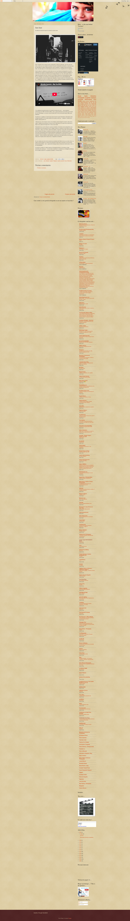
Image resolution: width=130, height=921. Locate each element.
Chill (82, 105)
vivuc (80, 545)
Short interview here (83, 546)
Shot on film (81, 437)
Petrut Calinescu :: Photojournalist (86, 746)
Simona (80, 629)
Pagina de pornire (49, 194)
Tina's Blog (81, 694)
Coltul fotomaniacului (83, 512)
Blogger (69, 918)
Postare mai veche (70, 194)
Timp (92, 110)
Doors (87, 112)
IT (89, 111)
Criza (85, 111)
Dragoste (55, 160)
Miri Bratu (81, 367)
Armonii (81, 564)
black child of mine (83, 515)
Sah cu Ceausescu (83, 430)
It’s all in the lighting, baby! (84, 714)
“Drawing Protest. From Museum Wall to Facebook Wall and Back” (86, 618)
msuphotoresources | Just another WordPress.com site (86, 682)
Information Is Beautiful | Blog (85, 753)
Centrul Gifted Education (84, 335)
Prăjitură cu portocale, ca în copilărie (86, 372)
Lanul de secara (82, 781)
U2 (78, 110)
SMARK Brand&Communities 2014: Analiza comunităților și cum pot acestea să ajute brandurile (86, 624)
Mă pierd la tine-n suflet (83, 303)
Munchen (86, 117)
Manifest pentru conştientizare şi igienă (86, 406)
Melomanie (69, 160)
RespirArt (81, 266)
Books (95, 110)
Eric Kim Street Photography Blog (86, 229)
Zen (90, 103)
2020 (80, 840)
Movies (79, 112)
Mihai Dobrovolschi (83, 380)
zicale (83, 113)
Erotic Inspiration (83, 737)
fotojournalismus (82, 400)
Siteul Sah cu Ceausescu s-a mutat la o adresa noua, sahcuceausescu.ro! (86, 432)
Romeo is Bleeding (83, 643)
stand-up (82, 111)
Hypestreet (81, 779)
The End (80, 584)
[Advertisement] (54, 182)
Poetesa (85, 143)
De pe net (94, 106)
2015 (80, 847)
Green (80, 240)
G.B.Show (83, 117)
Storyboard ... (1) (86, 166)
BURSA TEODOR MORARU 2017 (85, 503)
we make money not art (84, 390)
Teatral (79, 111)
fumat (66, 160)
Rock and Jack (91, 108)
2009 (80, 859)
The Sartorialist (82, 707)
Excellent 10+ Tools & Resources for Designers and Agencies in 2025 (86, 332)
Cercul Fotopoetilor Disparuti (85, 770)
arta (44, 160)
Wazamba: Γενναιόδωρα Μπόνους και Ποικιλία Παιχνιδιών (86, 322)
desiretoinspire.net (83, 471)
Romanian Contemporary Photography (84, 356)
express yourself (60, 160)
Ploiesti (85, 110)
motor (95, 112)
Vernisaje (81, 502)
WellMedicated (82, 723)
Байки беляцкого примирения (85, 478)
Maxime (82, 108)
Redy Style (82, 96)
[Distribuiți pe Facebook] (62, 159)
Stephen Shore (82, 683)
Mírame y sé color (83, 243)
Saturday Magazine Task (83, 704)
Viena (89, 116)
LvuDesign (81, 602)
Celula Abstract (82, 267)
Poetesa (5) (85, 158)
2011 (80, 855)
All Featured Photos (83, 735)
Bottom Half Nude (83, 529)
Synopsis (81, 728)
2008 (80, 860)
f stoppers (81, 233)
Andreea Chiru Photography (85, 534)
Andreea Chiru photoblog (84, 677)
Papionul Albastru (83, 410)
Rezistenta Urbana (83, 763)
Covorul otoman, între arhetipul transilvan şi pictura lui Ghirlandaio (86, 719)
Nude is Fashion (82, 755)
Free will (85, 108)
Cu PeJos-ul (87, 107)
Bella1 (80, 703)
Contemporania (82, 524)
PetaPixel (81, 256)
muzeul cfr (81, 609)
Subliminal (92, 101)
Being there (81, 700)
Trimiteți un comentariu (41, 167)
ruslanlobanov (82, 559)
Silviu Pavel (81, 652)
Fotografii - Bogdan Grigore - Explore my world (85, 436)
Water (79, 116)
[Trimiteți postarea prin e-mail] (56, 159)
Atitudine (47, 160)
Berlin (89, 113)
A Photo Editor (82, 262)
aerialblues (81, 699)
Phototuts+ (81, 349)
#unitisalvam (81, 639)
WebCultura (81, 302)
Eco (95, 116)
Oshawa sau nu (82, 494)
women (87, 101)
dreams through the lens (84, 459)
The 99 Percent (82, 414)
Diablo (94, 116)
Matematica (91, 112)
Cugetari (51, 160)
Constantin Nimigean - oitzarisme (86, 320)
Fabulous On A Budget (84, 742)
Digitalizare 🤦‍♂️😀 (82, 381)
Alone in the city (82, 576)
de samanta (81, 441)
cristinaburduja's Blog (84, 361)
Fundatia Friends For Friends (85, 290)
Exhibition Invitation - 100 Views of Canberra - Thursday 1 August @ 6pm (86, 659)
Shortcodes (81, 613)
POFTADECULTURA (83, 592)
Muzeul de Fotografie (83, 252)
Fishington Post (82, 622)
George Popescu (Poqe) (84, 450)
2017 (80, 844)
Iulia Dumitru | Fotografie (84, 744)
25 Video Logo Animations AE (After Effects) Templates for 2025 (85, 351)
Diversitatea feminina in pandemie (86, 837)
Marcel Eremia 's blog (83, 765)
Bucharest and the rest (88, 102)
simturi (79, 107)
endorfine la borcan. (83, 690)
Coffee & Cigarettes (83, 588)
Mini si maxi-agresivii (83, 499)
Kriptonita (81, 691)
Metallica (94, 111)
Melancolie (93, 103)
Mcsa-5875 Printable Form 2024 (85, 346)
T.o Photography (82, 633)
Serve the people (82, 411)
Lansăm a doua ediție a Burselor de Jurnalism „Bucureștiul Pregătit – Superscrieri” (85, 292)
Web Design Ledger (83, 330)
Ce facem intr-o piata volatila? (84, 377)
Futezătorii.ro (82, 748)
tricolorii (82, 112)
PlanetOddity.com (83, 385)
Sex (80, 110)
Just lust (81, 835)
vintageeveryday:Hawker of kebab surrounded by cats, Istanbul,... (85, 402)
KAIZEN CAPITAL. (82, 230)
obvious (81, 648)
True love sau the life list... (84, 326)
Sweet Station (82, 520)
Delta (95, 113)
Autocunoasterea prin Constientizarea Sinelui (84, 272)
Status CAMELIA (82, 464)
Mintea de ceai (82, 498)
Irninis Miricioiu (82, 307)
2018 (80, 842)
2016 (80, 845)
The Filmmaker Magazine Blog (85, 312)
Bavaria (91, 116)
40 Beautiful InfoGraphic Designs (85, 724)
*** (79, 673)
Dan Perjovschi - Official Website (86, 616)
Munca (91, 111)
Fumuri (87, 111)
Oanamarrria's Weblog (84, 549)
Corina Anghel (82, 445)
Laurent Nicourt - (82, 761)
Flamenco (85, 116)
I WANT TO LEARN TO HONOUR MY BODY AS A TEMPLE (86, 364)
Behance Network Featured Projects (86, 239)
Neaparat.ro (81, 248)
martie (81, 833)
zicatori (86, 113)
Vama (95, 108)
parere (79, 105)
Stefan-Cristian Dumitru (84, 376)
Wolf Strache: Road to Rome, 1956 (85, 426)
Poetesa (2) (85, 182)
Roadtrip (89, 110)
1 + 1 (80, 560)
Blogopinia (81, 785)
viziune (83, 101)
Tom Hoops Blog (82, 579)
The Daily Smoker (83, 774)
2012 (80, 853)
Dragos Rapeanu (82, 672)
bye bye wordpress (82, 456)
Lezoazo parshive (84, 103)
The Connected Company (84, 612)
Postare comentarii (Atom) (45, 196)
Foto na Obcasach (83, 751)
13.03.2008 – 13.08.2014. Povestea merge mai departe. (85, 635)
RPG (89, 117)
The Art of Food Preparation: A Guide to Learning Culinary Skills (86, 358)
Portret (90, 106)
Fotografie (81, 97)
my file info (81, 638)
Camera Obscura (82, 788)
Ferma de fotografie (83, 776)
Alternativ (81, 488)
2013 (80, 851)
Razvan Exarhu (82, 371)
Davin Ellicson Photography (85, 662)
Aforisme (83, 107)
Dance (92, 113)
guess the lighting (83, 596)
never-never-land (82, 607)
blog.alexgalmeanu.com (84, 297)
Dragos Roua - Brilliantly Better (85, 477)
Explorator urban (82, 739)
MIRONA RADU (82, 687)
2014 (80, 849)
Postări (80, 902)
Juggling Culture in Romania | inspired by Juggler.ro (85, 569)
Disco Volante (81, 593)
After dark (85, 136)
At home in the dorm (83, 460)
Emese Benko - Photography (85, 628)
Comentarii (81, 904)
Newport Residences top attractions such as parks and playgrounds (86, 387)
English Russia (82, 395)
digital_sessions (82, 345)
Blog (80, 657)
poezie (86, 106)
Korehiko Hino (82, 521)
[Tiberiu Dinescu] (78, 29)
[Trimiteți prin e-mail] (58, 159)
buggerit (81, 772)
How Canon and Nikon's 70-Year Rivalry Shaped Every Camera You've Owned (86, 235)
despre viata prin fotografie (85, 574)
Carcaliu (80, 556)
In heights (81, 565)
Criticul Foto (81, 583)
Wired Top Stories (83, 223)
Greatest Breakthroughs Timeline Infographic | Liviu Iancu (85, 604)
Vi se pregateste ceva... (88, 189)
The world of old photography (85, 425)
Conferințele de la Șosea (84, 717)
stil (95, 102)
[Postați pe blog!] (59, 159)
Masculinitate (93, 107)
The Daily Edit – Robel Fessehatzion (86, 263)
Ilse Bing (80, 244)
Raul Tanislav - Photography (85, 783)
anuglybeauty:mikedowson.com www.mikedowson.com (85, 484)
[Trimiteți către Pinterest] (63, 159)
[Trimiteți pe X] (61, 159)
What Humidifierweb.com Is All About (86, 516)
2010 (80, 857)
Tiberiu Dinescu (80, 28)
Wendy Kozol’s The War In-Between (85, 342)
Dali (85, 112)
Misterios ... (85, 150)
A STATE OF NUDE (83, 668)
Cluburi (79, 108)
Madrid (82, 110)
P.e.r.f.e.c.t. (81, 550)
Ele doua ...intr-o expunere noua (89, 198)
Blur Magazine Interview (83, 580)
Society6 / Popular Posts (84, 767)
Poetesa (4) (85, 174)
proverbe (79, 113)
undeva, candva (82, 325)
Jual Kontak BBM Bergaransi (84, 589)
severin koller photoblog (84, 455)
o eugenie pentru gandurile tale (85, 695)
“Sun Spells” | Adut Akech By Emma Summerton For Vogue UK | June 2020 (86, 422)
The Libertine (82, 420)
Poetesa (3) (85, 129)
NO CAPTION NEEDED (84, 341)
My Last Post (81, 669)
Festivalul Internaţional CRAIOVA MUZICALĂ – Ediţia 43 (85, 526)
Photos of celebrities (83, 649)
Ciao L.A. (81, 727)
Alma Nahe (81, 405)
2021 (80, 832)
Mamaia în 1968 (82, 253)
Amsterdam (82, 116)
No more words (82, 368)
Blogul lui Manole (83, 493)
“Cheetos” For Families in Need (85, 397)
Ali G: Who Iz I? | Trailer (83, 249)
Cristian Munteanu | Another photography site (85, 555)
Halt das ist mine (87, 105)
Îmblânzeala (81, 442)
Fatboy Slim (80, 117)
